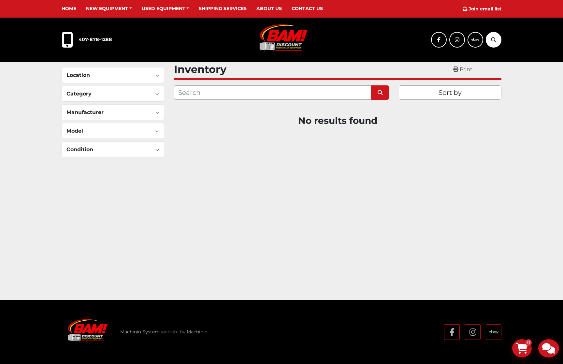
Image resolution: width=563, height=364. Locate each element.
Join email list (485, 9)
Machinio (197, 332)
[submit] (380, 92)
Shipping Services (223, 8)
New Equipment (107, 8)
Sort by (450, 92)
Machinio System (140, 332)
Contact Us (307, 8)
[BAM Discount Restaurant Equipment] (86, 332)
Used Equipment (163, 8)
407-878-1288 (95, 39)
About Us (269, 8)
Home (69, 8)
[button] (109, 8)
